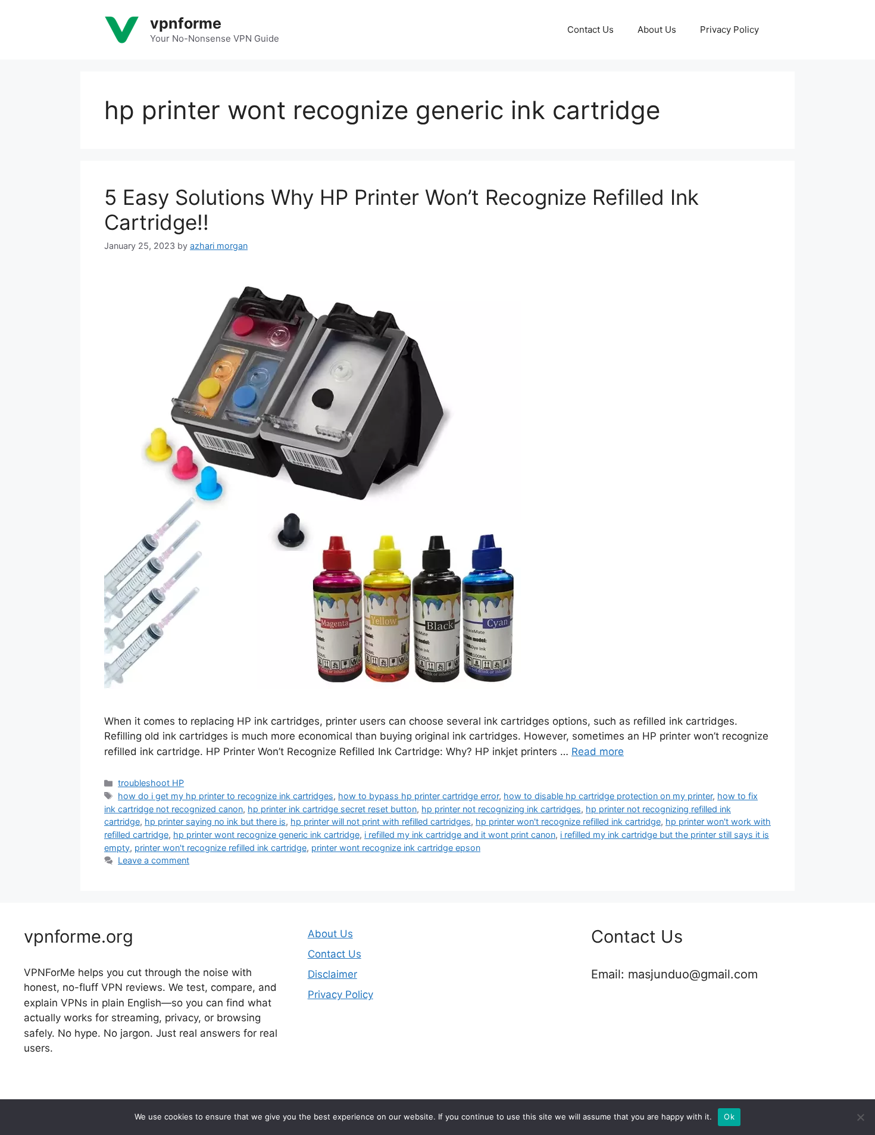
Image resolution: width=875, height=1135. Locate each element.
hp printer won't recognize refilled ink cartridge (568, 821)
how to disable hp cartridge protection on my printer (608, 796)
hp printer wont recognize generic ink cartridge (266, 835)
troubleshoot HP (151, 783)
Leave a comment (153, 860)
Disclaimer (332, 974)
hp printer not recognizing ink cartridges (501, 809)
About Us (657, 29)
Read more (597, 751)
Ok (729, 1116)
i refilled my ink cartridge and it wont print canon (459, 835)
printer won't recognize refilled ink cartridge (221, 848)
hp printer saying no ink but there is (215, 821)
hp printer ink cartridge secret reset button (332, 809)
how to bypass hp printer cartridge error (418, 796)
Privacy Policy (729, 29)
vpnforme (185, 23)
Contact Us (590, 29)
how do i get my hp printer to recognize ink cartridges (225, 796)
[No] (860, 1117)
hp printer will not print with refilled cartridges (380, 821)
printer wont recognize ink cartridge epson (395, 848)
